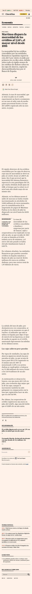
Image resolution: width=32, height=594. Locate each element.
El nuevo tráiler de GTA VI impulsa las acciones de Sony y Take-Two (15, 546)
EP (16, 77)
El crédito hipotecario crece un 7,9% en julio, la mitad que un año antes (16, 430)
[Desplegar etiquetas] (29, 452)
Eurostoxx (9, 578)
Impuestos (15, 27)
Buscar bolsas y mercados (10, 569)
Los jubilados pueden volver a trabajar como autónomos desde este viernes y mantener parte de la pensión (16, 560)
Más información (5, 460)
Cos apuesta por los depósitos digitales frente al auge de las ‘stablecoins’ (16, 534)
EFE (2, 444)
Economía (7, 22)
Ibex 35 (4, 10)
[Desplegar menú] (3, 14)
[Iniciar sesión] (29, 14)
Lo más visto (6, 555)
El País (28, 17)
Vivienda (4, 27)
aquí (27, 464)
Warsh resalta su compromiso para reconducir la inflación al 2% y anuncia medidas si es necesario (14, 540)
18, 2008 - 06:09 (16, 80)
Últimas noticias (7, 525)
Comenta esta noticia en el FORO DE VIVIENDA (6, 224)
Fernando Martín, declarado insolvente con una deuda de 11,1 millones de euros (16, 440)
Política (21, 27)
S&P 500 (15, 10)
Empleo (9, 27)
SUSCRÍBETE (23, 14)
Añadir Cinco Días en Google (11, 89)
